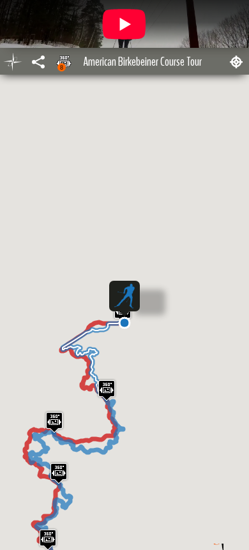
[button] (124, 322)
